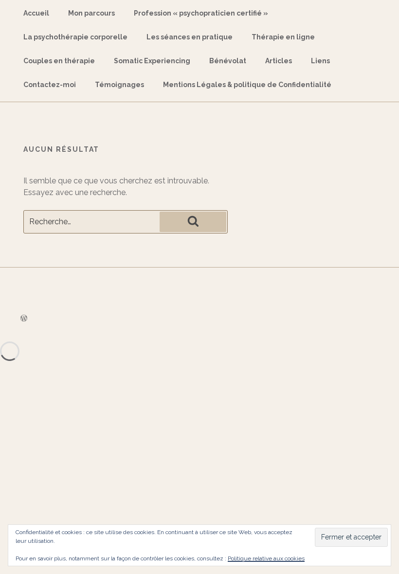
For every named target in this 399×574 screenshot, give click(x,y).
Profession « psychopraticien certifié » (201, 13)
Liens (320, 61)
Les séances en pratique (189, 37)
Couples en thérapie (59, 61)
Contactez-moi (49, 85)
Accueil (36, 13)
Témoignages (119, 85)
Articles (278, 61)
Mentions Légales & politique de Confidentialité (247, 85)
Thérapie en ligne (283, 37)
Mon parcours (91, 13)
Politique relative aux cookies (266, 558)
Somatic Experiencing (152, 61)
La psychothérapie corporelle (75, 37)
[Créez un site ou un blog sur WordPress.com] (23, 319)
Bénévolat (227, 61)
